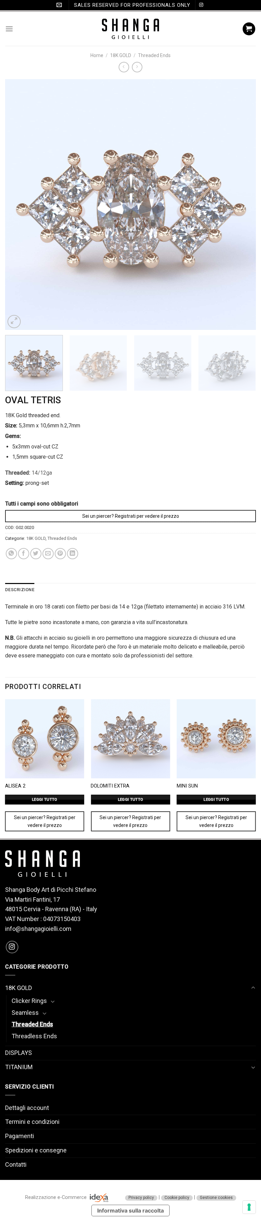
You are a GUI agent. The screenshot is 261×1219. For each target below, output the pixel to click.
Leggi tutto (44, 799)
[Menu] (9, 28)
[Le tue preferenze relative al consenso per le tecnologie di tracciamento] (249, 1207)
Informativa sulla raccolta (130, 1210)
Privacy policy (141, 1197)
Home (96, 55)
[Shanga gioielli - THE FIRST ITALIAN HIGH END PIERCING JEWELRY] (130, 29)
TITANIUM (19, 1067)
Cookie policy (176, 1197)
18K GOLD (120, 55)
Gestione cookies (216, 1197)
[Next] (242, 204)
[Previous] (19, 204)
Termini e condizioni (32, 1121)
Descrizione (19, 589)
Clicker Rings (29, 1000)
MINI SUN (187, 786)
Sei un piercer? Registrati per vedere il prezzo (130, 516)
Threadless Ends (34, 1036)
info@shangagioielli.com (38, 928)
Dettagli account (27, 1107)
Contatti (16, 1164)
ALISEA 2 (15, 786)
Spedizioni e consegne (36, 1150)
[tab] (19, 590)
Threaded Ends (154, 55)
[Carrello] (249, 28)
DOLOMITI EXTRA (110, 786)
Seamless (25, 1012)
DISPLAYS (18, 1052)
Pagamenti (19, 1136)
